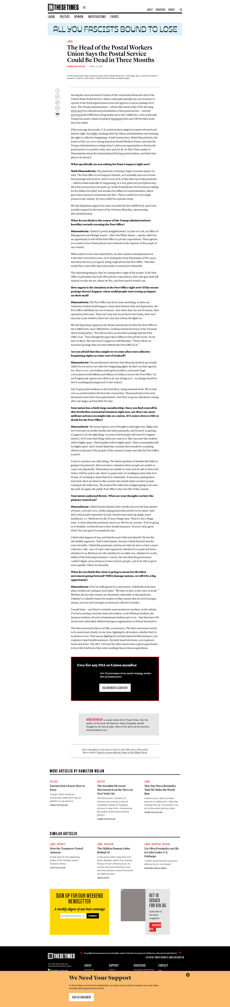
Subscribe (160, 9)
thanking (116, 118)
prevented (77, 114)
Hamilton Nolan (76, 66)
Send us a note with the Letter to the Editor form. (122, 752)
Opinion (78, 16)
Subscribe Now (155, 927)
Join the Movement (81, 997)
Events (114, 16)
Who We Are (89, 970)
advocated (77, 110)
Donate (171, 9)
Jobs (160, 970)
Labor (51, 16)
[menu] (84, 7)
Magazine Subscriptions (144, 970)
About (150, 9)
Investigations (97, 16)
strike (94, 133)
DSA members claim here (115, 688)
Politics (65, 16)
